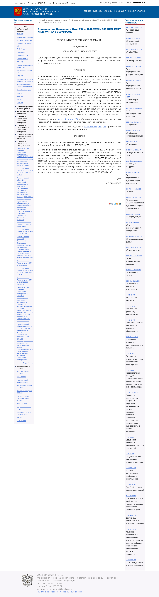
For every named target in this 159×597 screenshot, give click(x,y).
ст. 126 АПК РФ (131, 515)
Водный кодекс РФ (24, 40)
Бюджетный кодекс (25, 37)
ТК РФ (19, 93)
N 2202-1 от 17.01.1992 (133, 214)
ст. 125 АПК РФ (131, 560)
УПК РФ (20, 103)
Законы (108, 11)
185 (104, 126)
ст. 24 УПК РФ (131, 496)
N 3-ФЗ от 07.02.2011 (133, 141)
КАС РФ (20, 76)
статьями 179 (90, 126)
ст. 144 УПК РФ (131, 468)
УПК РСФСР (21, 421)
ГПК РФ (20, 62)
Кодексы (98, 11)
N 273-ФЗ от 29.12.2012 (133, 58)
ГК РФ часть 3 (22, 55)
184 (99, 126)
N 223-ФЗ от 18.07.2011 (133, 197)
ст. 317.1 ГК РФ (130, 306)
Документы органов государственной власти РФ (25, 137)
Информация (20, 3)
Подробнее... (28, 363)
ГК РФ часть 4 (22, 59)
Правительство (136, 11)
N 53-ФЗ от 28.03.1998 (133, 270)
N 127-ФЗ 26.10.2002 (132, 222)
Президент (120, 11)
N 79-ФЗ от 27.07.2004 (133, 66)
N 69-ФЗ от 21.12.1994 (133, 38)
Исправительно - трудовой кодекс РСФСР (23, 398)
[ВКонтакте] (112, 203)
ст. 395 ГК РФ (130, 320)
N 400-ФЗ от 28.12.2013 (134, 27)
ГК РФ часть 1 (22, 49)
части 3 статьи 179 (68, 119)
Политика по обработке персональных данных (59, 592)
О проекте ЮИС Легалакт (40, 3)
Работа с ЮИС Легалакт (64, 3)
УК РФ (19, 100)
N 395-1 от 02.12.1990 (133, 281)
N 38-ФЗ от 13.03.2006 (133, 122)
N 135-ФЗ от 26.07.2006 (134, 161)
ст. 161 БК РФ (130, 437)
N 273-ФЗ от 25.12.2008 (134, 108)
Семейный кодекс (24, 90)
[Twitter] (115, 203)
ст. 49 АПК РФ (131, 529)
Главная (87, 11)
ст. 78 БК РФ (130, 370)
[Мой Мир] (120, 203)
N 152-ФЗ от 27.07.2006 (134, 236)
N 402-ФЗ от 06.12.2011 (133, 150)
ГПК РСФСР (21, 377)
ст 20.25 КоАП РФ (132, 337)
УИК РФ (20, 96)
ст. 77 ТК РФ (130, 454)
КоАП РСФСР (22, 403)
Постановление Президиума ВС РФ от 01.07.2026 (25, 231)
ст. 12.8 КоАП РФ (131, 392)
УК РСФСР (21, 417)
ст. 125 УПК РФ (131, 484)
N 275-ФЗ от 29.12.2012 (133, 80)
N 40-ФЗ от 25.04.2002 (134, 49)
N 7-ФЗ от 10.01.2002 (133, 130)
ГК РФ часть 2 (22, 52)
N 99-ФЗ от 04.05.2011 (133, 172)
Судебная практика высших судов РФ (55, 20)
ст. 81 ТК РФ (130, 353)
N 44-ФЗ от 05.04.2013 (133, 247)
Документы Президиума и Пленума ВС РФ (23, 143)
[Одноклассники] (117, 203)
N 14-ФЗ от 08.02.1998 (133, 189)
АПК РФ (20, 34)
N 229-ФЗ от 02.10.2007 (134, 256)
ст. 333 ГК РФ (130, 295)
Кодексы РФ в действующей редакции (22, 29)
